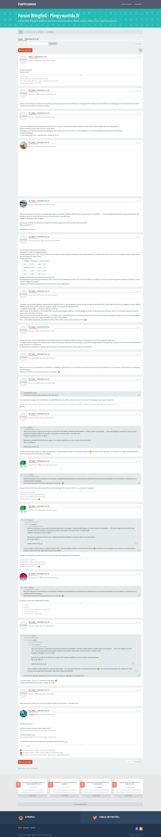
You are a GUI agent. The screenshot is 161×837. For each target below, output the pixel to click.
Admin (35, 787)
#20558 (138, 506)
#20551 (138, 379)
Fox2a (32, 205)
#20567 (138, 711)
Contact (32, 828)
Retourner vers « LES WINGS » (29, 768)
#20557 (138, 461)
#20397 (138, 57)
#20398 (138, 90)
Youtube (26, 828)
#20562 (138, 622)
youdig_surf (34, 578)
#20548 (138, 327)
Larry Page (131, 787)
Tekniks (33, 94)
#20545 (138, 237)
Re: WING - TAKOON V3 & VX (39, 90)
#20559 (138, 574)
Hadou (33, 714)
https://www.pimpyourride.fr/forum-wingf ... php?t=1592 (38, 737)
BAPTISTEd (34, 465)
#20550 (138, 354)
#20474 (138, 142)
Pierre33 (33, 146)
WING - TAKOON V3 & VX (28, 39)
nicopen (33, 383)
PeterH (33, 117)
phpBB (50, 835)
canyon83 (34, 295)
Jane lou (99, 787)
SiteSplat (67, 787)
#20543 (138, 201)
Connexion (137, 4)
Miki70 (33, 694)
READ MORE (32, 796)
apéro (32, 60)
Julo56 (33, 331)
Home (20, 828)
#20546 (138, 291)
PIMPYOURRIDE (27, 4)
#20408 (138, 113)
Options (129, 761)
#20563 (138, 690)
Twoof (33, 626)
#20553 (138, 414)
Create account (126, 4)
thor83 (33, 418)
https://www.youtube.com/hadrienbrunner (49, 753)
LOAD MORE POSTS (80, 804)
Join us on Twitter (109, 817)
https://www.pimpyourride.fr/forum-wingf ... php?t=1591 (38, 730)
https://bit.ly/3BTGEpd (47, 750)
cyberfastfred (35, 240)
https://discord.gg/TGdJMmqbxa (58, 755)
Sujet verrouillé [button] (25, 50)
